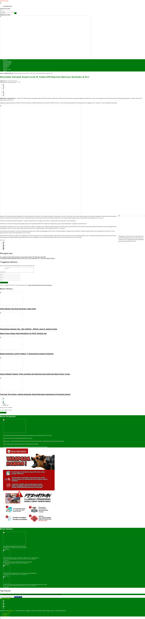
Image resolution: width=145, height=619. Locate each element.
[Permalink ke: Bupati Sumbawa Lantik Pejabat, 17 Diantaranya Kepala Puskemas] (11, 349)
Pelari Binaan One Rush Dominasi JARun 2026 (18, 309)
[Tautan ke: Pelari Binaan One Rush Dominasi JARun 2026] (14, 545)
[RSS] (3, 249)
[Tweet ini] (3, 86)
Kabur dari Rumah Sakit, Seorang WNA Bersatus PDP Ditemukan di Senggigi (23, 257)
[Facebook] (3, 242)
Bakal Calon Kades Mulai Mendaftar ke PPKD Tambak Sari (23, 333)
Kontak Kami (6, 616)
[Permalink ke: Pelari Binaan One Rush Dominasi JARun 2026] (11, 304)
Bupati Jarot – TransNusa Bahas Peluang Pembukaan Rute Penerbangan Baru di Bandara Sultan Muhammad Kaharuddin (33, 441)
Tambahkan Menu (7, 6)
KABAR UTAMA (3, 82)
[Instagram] (3, 247)
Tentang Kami (6, 613)
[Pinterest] (3, 245)
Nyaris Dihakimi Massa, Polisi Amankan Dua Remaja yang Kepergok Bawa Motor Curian (35, 374)
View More (3, 412)
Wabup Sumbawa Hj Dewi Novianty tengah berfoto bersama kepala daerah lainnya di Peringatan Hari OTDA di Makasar (32, 594)
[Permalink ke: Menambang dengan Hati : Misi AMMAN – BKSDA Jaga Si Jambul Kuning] (11, 325)
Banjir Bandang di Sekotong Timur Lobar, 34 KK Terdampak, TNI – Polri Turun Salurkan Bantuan (27, 258)
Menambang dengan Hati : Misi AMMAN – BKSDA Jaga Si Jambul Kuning (28, 329)
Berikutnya (5, 405)
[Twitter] (3, 244)
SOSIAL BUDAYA (12, 82)
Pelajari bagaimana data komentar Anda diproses (40, 285)
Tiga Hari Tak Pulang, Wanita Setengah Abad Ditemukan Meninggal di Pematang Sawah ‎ (35, 394)
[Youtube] (3, 248)
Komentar (2, 272)
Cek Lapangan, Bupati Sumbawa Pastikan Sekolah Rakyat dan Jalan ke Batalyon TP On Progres (27, 435)
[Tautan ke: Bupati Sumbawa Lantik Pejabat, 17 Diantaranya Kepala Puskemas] (6, 571)
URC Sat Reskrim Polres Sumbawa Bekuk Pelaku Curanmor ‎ (18, 438)
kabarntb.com (9, 610)
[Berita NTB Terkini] (5, 8)
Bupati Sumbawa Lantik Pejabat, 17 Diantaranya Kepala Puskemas (26, 354)
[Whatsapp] (3, 88)
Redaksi (5, 614)
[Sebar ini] (3, 84)
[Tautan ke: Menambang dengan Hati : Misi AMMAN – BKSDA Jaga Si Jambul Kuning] (6, 556)
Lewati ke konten (4, 0)
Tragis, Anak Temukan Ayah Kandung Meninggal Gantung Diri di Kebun (20, 444)
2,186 (4, 403)
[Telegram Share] (3, 87)
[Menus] (0, 2)
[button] (15, 13)
